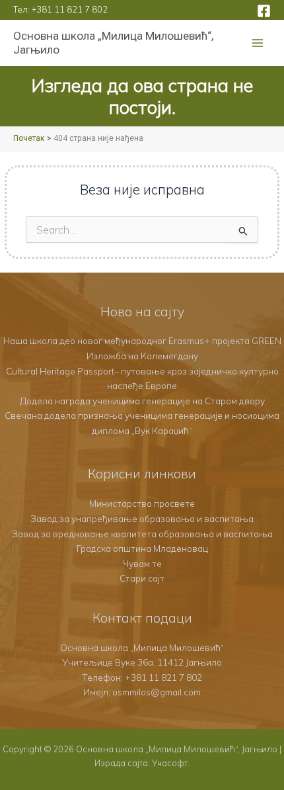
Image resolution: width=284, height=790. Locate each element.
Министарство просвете (142, 503)
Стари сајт (142, 578)
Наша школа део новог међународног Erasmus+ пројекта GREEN (142, 340)
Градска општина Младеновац (142, 548)
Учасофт (170, 763)
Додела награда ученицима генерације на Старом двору (142, 400)
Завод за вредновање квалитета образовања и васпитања (142, 533)
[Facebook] (264, 11)
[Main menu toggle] (257, 43)
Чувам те (142, 563)
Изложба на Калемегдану (142, 355)
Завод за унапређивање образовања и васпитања (142, 518)
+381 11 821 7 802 (70, 9)
